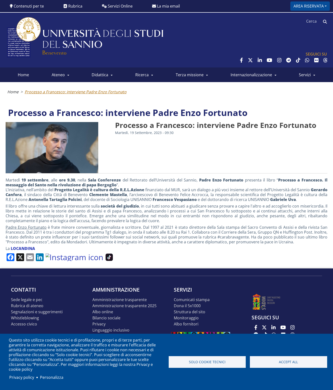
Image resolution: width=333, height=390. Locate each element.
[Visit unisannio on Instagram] (279, 60)
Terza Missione (190, 74)
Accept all (288, 362)
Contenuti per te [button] (28, 6)
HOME (23, 74)
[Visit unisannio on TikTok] (298, 60)
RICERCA (142, 74)
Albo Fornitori (186, 324)
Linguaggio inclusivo (110, 330)
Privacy (99, 324)
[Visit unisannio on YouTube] (269, 60)
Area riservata (309, 6)
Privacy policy (21, 377)
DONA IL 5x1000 (187, 305)
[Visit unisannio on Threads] (325, 60)
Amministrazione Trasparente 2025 (124, 305)
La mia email (168, 6)
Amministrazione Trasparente (119, 299)
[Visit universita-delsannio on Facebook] (241, 60)
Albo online (102, 311)
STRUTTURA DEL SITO (189, 311)
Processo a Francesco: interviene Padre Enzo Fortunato (76, 92)
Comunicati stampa (192, 299)
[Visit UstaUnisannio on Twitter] (250, 60)
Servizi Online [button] (120, 6)
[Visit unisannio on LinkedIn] (260, 60)
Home (13, 92)
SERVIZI (305, 74)
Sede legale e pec (26, 299)
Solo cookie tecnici (207, 362)
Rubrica (74, 6)
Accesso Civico (24, 324)
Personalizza (51, 377)
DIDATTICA (100, 74)
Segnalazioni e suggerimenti (37, 311)
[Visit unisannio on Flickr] (316, 60)
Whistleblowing (25, 318)
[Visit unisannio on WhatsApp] (307, 60)
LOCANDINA (23, 248)
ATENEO (58, 74)
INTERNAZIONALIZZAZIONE (251, 74)
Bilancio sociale (106, 318)
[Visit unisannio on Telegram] (288, 60)
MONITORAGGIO (186, 318)
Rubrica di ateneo (27, 305)
